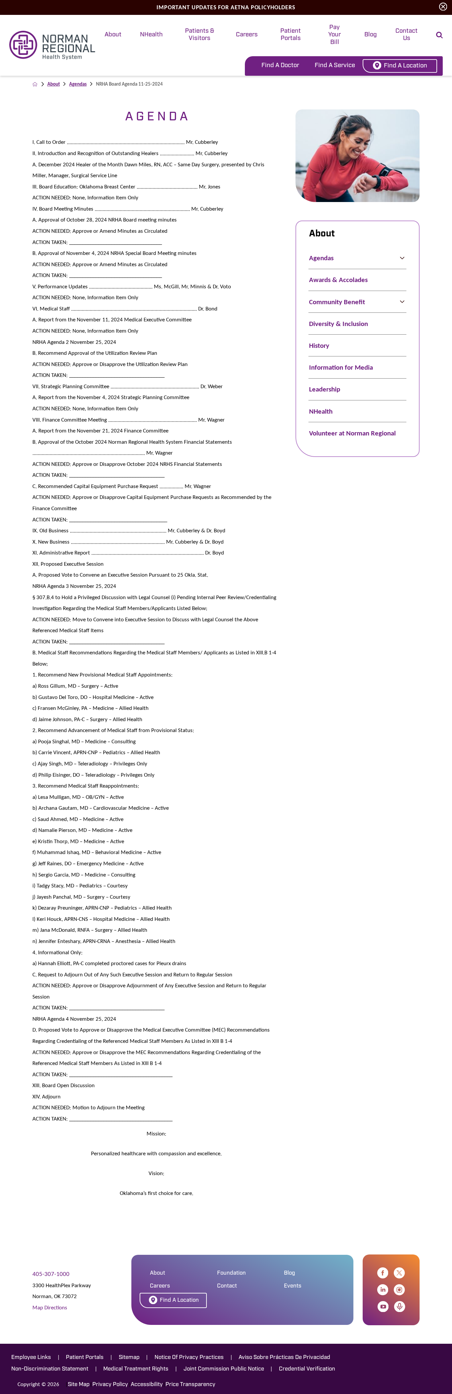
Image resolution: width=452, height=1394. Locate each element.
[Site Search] (439, 35)
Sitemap (129, 1357)
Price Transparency (190, 1384)
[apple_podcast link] (399, 1306)
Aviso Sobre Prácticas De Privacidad (284, 1357)
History (319, 345)
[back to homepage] (34, 84)
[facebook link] (382, 1272)
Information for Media (341, 367)
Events (292, 1286)
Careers (247, 35)
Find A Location (405, 66)
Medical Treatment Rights (135, 1369)
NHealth (151, 35)
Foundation (231, 1273)
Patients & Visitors (199, 35)
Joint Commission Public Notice (224, 1369)
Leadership (324, 389)
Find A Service (335, 65)
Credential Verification (307, 1369)
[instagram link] (399, 1289)
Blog (370, 35)
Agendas (78, 84)
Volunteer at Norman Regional (352, 433)
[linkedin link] (382, 1289)
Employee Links (31, 1357)
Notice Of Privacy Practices (189, 1357)
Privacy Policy (110, 1384)
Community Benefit (337, 302)
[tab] (113, 35)
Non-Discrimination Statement (49, 1369)
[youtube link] (383, 1306)
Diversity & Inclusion (338, 323)
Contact (227, 1286)
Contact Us (406, 35)
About (113, 35)
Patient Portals (290, 35)
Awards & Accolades (338, 279)
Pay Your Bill (334, 35)
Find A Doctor (280, 65)
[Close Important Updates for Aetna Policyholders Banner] (443, 7)
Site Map (79, 1384)
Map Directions (49, 1307)
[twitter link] (399, 1272)
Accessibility (147, 1384)
